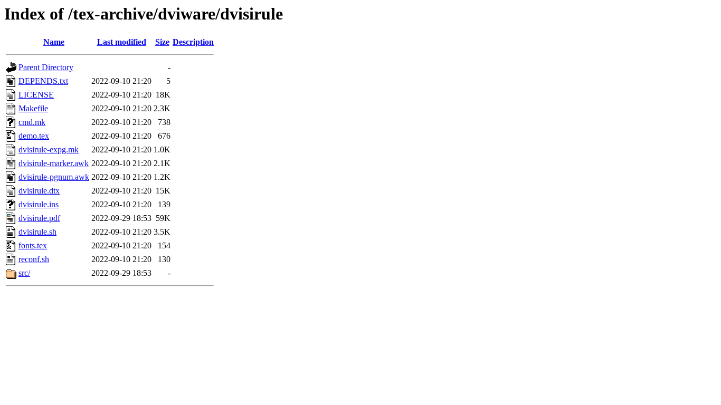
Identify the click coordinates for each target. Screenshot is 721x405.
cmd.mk (31, 122)
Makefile (33, 108)
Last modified (121, 41)
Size (162, 41)
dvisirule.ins (38, 204)
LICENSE (36, 94)
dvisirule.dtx (39, 190)
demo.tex (33, 135)
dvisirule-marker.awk (53, 163)
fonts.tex (32, 245)
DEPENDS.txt (43, 80)
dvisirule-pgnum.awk (53, 176)
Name (53, 41)
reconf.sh (33, 259)
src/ (24, 272)
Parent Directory (45, 67)
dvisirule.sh (37, 231)
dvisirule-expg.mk (48, 149)
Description (193, 41)
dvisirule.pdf (39, 218)
